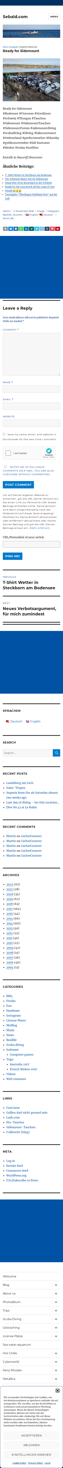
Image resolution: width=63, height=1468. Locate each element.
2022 (9, 884)
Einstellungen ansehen (31, 1454)
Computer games (21, 1054)
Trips (9, 1059)
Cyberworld (11, 1361)
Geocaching (11, 1327)
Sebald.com (15, 16)
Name (8, 382)
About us (9, 1293)
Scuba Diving (12, 1319)
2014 (9, 923)
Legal (47, 1463)
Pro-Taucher (15, 1122)
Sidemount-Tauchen (21, 1127)
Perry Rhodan (12, 1370)
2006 (9, 962)
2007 (9, 957)
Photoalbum (11, 1302)
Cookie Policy (19, 1463)
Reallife (7, 214)
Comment (11, 329)
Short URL (8, 218)
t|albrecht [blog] (18, 1132)
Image (40, 211)
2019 (9, 899)
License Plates (16, 1020)
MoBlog (11, 1025)
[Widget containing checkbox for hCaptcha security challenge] (29, 453)
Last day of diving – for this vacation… (32, 802)
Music (10, 1030)
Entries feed (14, 1165)
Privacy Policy (35, 1463)
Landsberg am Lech (19, 783)
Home (5, 47)
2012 (9, 933)
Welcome (9, 1276)
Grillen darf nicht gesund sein (26, 1112)
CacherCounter (31, 836)
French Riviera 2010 (23, 1069)
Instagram (14, 47)
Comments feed (17, 1170)
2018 (9, 904)
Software (12, 1049)
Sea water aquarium (17, 1344)
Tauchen (17, 214)
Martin (6, 211)
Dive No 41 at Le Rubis (21, 807)
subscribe (10, 474)
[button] (57, 1390)
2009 (9, 947)
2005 (9, 967)
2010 (9, 943)
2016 (9, 913)
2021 (9, 889)
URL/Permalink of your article (23, 537)
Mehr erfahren (39, 528)
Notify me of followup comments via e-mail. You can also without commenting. (28, 471)
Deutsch (48, 214)
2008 (9, 952)
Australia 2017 (19, 1064)
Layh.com (13, 1117)
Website (9, 416)
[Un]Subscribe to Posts (22, 1180)
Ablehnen (31, 1445)
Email (8, 399)
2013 (9, 928)
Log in (10, 1161)
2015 (9, 918)
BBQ (9, 996)
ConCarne (13, 1107)
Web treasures (16, 1079)
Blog (6, 1285)
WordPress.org (16, 1175)
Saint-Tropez (15, 787)
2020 (9, 894)
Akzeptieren (31, 1435)
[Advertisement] (31, 267)
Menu (54, 16)
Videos (11, 1074)
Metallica (9, 1379)
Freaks (11, 1001)
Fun (9, 1005)
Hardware (13, 1010)
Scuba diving (15, 1045)
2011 (9, 938)
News (10, 1035)
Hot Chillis (10, 1353)
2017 (9, 908)
